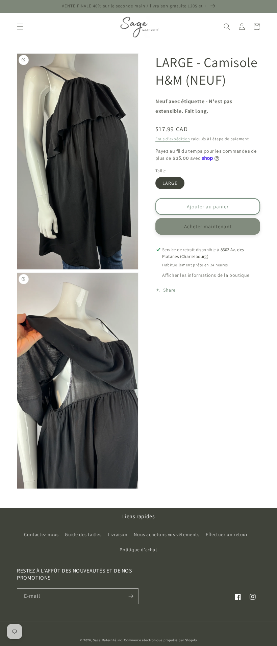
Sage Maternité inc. (108, 640)
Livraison (117, 534)
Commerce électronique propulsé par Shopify (160, 640)
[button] (20, 26)
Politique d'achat (138, 550)
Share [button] (169, 290)
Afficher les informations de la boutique (206, 275)
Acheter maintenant (208, 226)
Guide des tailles (83, 534)
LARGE (169, 183)
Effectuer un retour (227, 534)
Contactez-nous (41, 534)
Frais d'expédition (172, 138)
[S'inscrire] (130, 596)
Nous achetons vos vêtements (166, 534)
